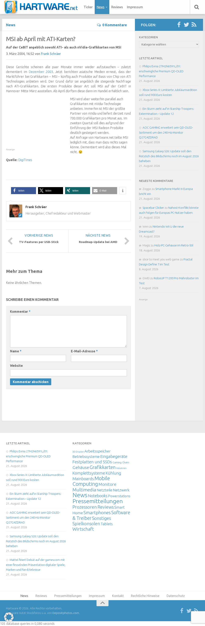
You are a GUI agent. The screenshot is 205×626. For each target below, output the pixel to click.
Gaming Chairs (121, 462)
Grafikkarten (103, 467)
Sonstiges (101, 518)
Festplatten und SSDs (92, 461)
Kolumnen (121, 468)
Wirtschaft (83, 528)
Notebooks (98, 495)
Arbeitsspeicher (97, 451)
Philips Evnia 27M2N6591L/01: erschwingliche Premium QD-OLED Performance (161, 71)
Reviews (117, 7)
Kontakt (118, 596)
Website (16, 365)
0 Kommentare (114, 25)
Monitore (107, 484)
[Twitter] (186, 25)
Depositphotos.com (65, 613)
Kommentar (20, 311)
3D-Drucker (78, 452)
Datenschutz (176, 596)
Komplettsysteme (88, 473)
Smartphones (97, 512)
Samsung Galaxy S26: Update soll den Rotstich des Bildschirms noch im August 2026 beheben (169, 156)
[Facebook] (179, 25)
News (101, 7)
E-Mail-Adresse (84, 351)
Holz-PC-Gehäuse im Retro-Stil (173, 245)
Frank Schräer (51, 53)
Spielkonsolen (86, 523)
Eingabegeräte (113, 456)
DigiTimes (25, 160)
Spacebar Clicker (153, 207)
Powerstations (119, 496)
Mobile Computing (91, 481)
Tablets (107, 524)
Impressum (135, 7)
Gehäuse (80, 467)
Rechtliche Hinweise (145, 596)
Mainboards (83, 478)
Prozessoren (84, 506)
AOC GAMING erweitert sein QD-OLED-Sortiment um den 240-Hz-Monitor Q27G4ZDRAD (166, 132)
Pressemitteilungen (97, 501)
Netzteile (104, 490)
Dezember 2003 (41, 72)
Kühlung (113, 473)
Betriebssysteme (86, 457)
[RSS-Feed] (194, 25)
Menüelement (42, 7)
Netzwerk (121, 490)
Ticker (88, 7)
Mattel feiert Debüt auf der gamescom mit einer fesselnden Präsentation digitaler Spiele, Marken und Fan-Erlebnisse (35, 564)
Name (15, 351)
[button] (23, 190)
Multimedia (84, 489)
